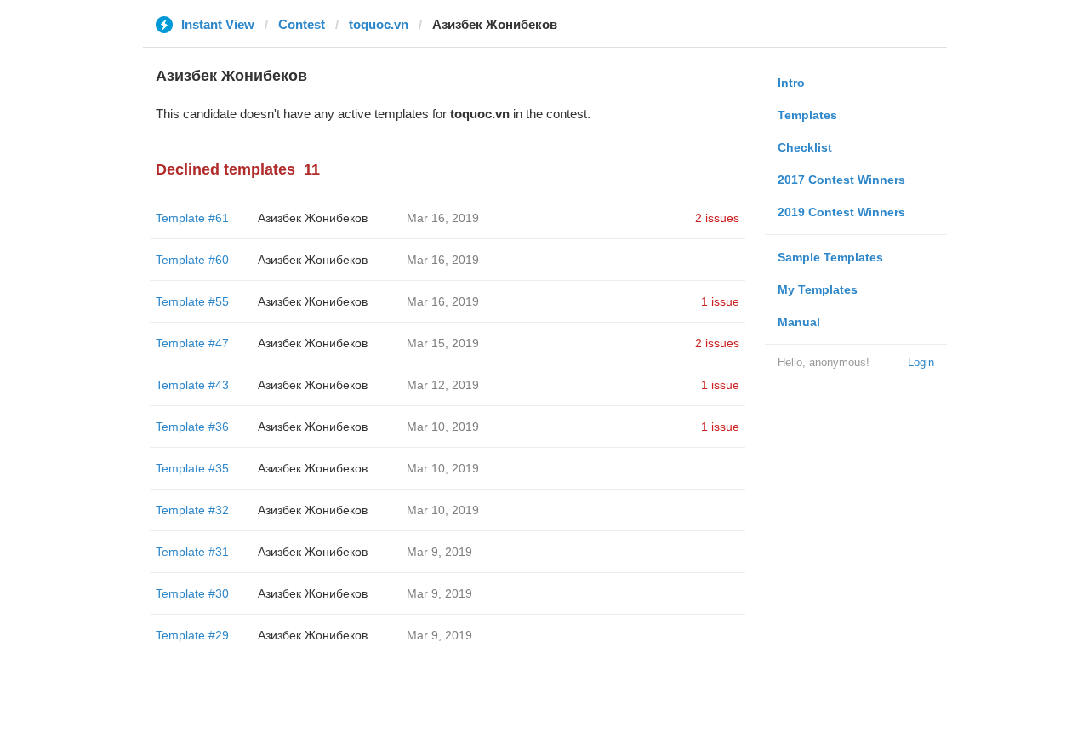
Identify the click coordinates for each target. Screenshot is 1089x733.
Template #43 (192, 385)
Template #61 (192, 218)
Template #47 (192, 343)
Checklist (805, 147)
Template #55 (192, 301)
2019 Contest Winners (841, 212)
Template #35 (192, 468)
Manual (799, 322)
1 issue (720, 301)
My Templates (818, 289)
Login (921, 362)
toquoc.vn (378, 24)
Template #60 (192, 259)
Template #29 (192, 635)
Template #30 (192, 593)
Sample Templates (830, 257)
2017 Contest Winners (841, 179)
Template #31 (192, 551)
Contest (301, 24)
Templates (807, 115)
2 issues (717, 218)
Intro (791, 82)
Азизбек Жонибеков (313, 218)
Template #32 (192, 510)
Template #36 (192, 426)
